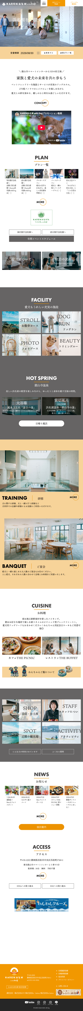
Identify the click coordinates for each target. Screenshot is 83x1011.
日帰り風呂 (41, 423)
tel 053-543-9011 (33, 980)
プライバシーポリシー (66, 980)
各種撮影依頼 (63, 970)
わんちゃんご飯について (41, 672)
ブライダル (74, 3)
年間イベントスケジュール (41, 239)
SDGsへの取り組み (25, 886)
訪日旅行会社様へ (58, 232)
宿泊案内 (41, 827)
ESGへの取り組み (58, 886)
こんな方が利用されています (25, 751)
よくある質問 (58, 751)
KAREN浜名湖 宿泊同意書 (17, 987)
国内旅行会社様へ (25, 232)
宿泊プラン (56, 3)
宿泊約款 (61, 976)
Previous (7, 182)
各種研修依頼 (63, 973)
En (37, 2)
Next (76, 182)
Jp (31, 2)
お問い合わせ (63, 986)
